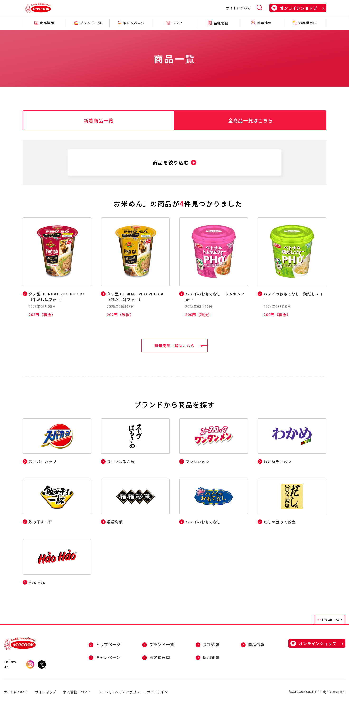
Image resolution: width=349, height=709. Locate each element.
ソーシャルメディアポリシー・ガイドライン (133, 692)
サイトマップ (45, 692)
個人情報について (77, 692)
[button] (174, 162)
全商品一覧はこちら (250, 120)
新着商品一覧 (98, 120)
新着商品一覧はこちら (174, 345)
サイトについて (238, 7)
